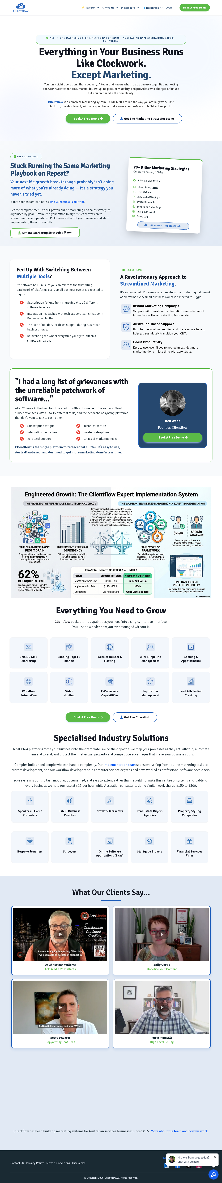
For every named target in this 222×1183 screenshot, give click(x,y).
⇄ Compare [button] (128, 8)
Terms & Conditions (58, 1163)
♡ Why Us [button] (108, 8)
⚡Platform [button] (88, 8)
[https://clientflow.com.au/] (20, 7)
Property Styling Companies (189, 813)
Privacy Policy (35, 1163)
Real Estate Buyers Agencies (150, 813)
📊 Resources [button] (151, 8)
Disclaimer (78, 1163)
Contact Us (17, 1163)
